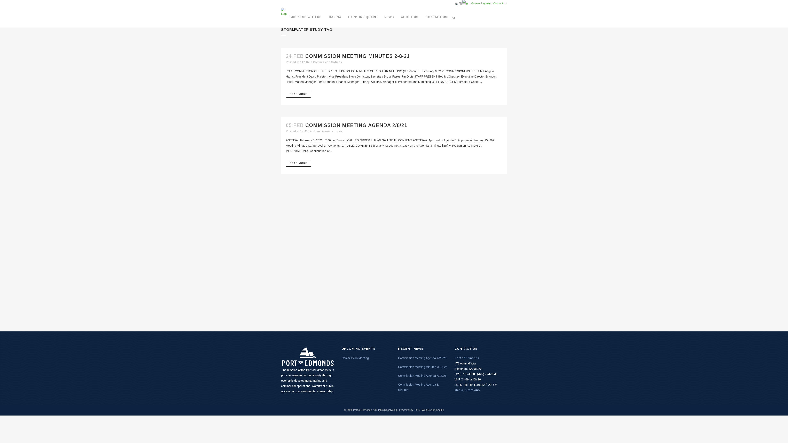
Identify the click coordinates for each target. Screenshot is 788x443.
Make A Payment (481, 3)
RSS (417, 410)
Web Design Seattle (433, 410)
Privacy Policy (405, 410)
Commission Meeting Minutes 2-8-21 (357, 56)
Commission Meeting (355, 358)
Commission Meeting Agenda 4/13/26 (422, 375)
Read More (298, 94)
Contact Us (500, 3)
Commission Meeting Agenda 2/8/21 (356, 125)
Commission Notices (327, 62)
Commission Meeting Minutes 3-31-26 (422, 367)
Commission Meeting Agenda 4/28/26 (422, 358)
